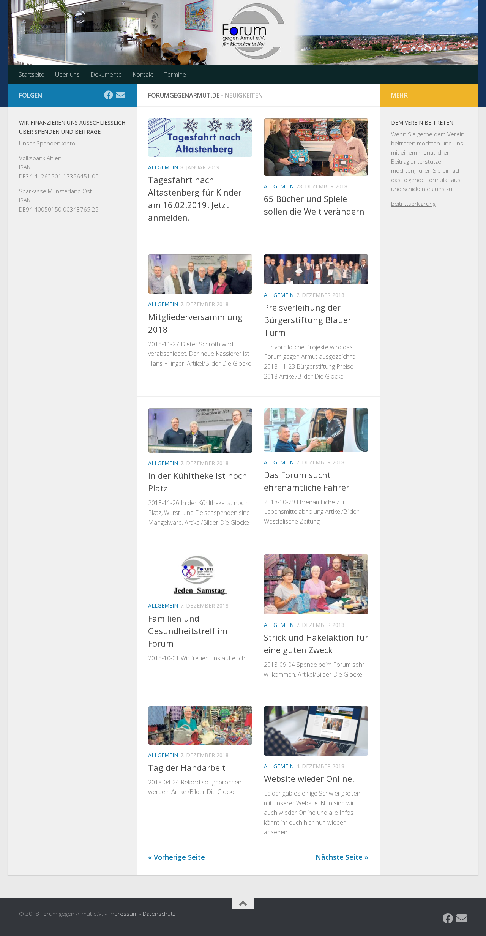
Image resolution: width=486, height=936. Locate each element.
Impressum (123, 913)
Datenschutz (159, 913)
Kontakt (143, 74)
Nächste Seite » (342, 857)
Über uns (67, 74)
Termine (175, 74)
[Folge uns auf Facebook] (108, 94)
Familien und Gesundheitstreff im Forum (187, 630)
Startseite (31, 74)
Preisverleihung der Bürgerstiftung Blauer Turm (307, 319)
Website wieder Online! (309, 778)
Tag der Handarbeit (187, 767)
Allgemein (163, 167)
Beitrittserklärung (413, 203)
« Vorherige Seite (176, 857)
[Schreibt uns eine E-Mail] (120, 94)
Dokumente (106, 74)
